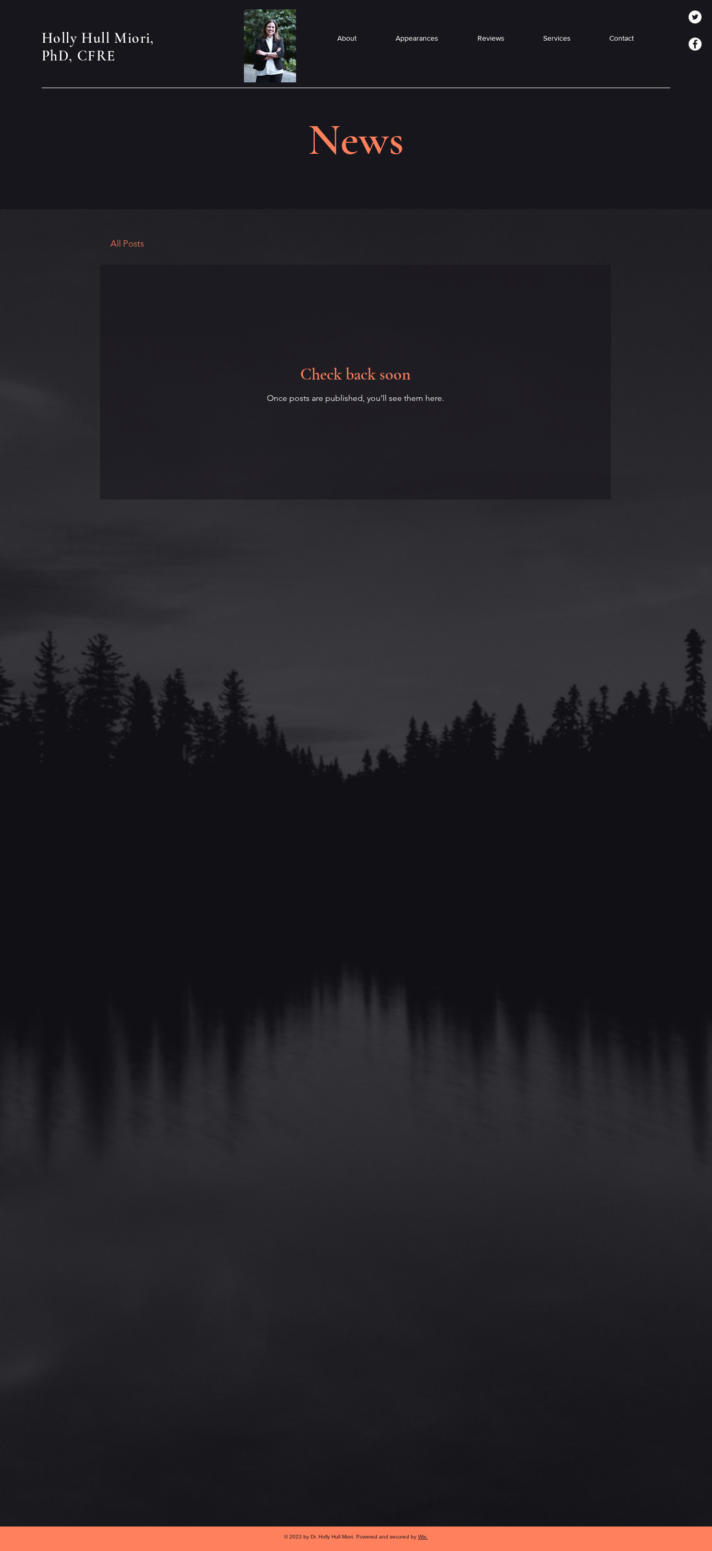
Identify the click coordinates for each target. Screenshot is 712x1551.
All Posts (127, 243)
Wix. (423, 1537)
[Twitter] (695, 16)
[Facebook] (695, 44)
